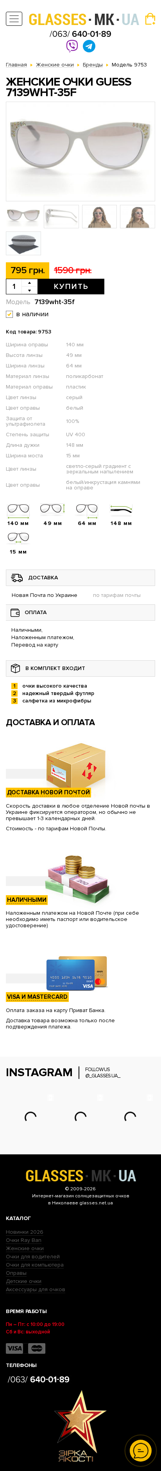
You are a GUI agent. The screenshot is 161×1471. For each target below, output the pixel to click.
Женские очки (25, 1248)
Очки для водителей (33, 1256)
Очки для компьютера (35, 1264)
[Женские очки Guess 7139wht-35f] (80, 151)
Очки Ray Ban (23, 1240)
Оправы (16, 1273)
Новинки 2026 (24, 1232)
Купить (71, 286)
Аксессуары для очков (35, 1289)
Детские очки (23, 1281)
